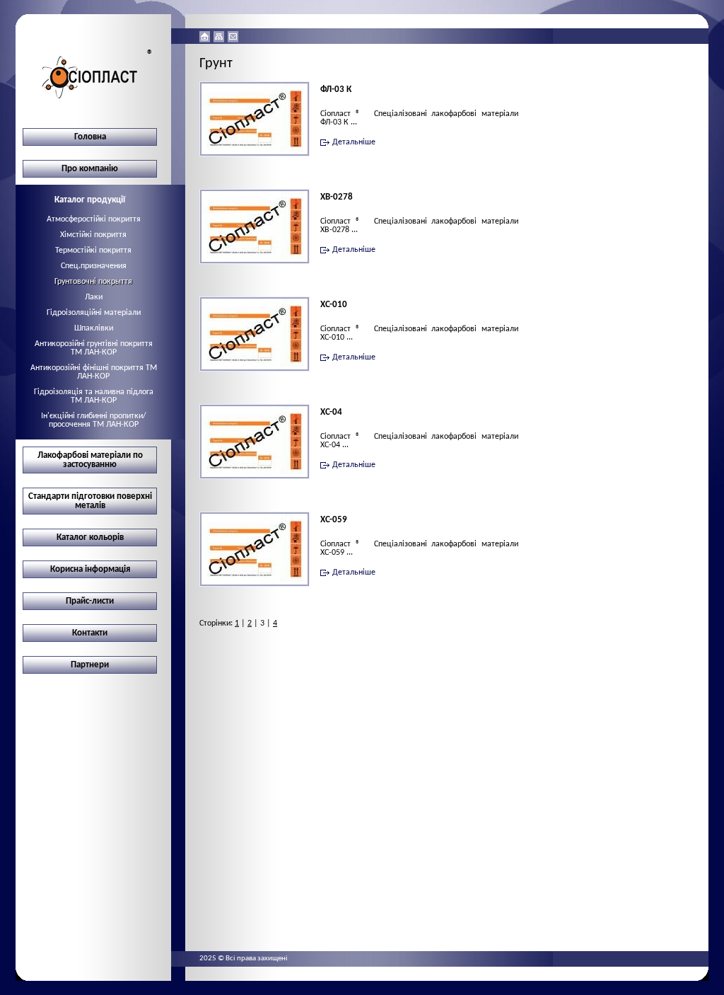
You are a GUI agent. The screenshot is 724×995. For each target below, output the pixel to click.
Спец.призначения (94, 266)
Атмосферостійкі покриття (94, 219)
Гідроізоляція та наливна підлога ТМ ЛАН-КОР (93, 396)
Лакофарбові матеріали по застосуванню (90, 460)
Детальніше (353, 142)
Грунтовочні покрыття (93, 281)
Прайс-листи (90, 601)
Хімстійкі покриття (93, 235)
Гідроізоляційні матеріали (94, 313)
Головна (90, 137)
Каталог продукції (89, 200)
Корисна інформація (90, 569)
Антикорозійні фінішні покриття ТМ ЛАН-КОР (93, 372)
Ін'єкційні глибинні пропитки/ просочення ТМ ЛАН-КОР (93, 420)
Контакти (89, 633)
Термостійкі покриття (93, 250)
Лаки (94, 297)
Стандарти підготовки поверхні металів (90, 501)
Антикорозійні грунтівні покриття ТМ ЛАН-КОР (94, 348)
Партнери (90, 664)
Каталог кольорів (90, 537)
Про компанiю (90, 168)
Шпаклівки (93, 328)
